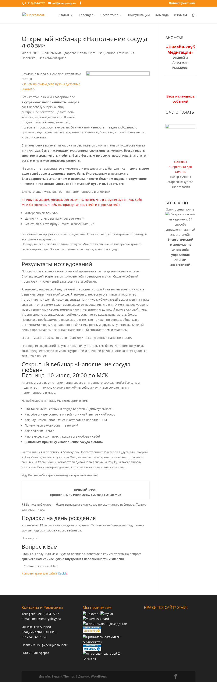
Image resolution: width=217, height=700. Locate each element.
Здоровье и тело (75, 53)
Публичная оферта (35, 653)
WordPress (99, 676)
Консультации (139, 15)
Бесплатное (109, 15)
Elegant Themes (63, 676)
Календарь (87, 15)
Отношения (125, 53)
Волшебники (52, 53)
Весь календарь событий (180, 99)
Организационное (101, 53)
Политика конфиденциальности (45, 645)
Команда (162, 15)
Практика (28, 58)
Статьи (64, 15)
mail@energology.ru (46, 619)
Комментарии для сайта (44, 573)
